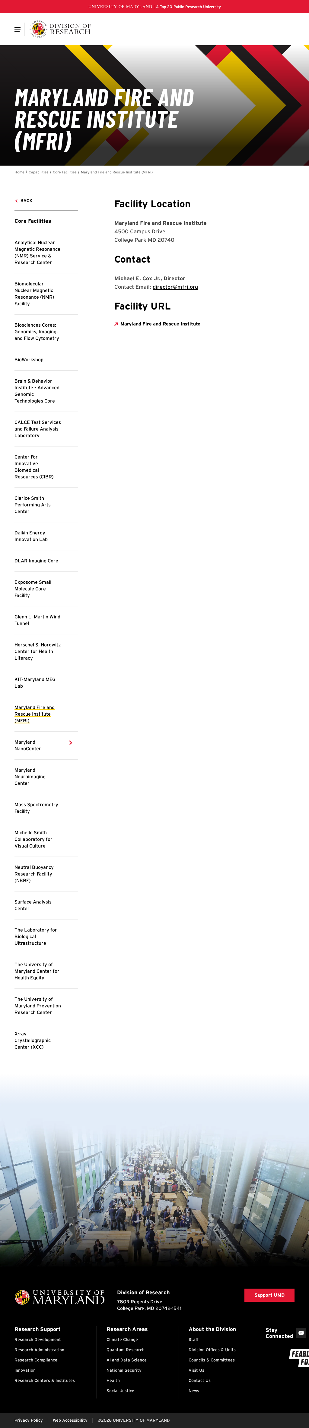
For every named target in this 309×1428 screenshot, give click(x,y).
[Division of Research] (60, 29)
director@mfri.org (175, 287)
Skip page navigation (18, 169)
